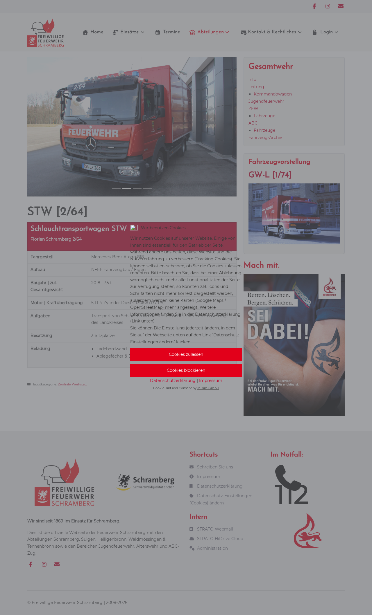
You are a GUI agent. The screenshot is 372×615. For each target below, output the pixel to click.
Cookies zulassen (186, 354)
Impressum (210, 380)
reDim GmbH (208, 388)
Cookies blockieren (186, 370)
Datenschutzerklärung (173, 380)
